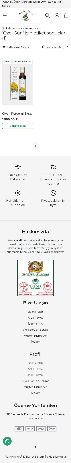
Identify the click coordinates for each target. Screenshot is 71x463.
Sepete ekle (18, 125)
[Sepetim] (66, 15)
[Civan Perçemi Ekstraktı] (17, 82)
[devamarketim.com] (26, 16)
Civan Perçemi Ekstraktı (17, 113)
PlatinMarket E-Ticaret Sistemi (24, 456)
